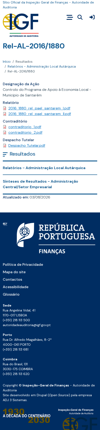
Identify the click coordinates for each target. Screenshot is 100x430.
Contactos (12, 279)
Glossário (11, 294)
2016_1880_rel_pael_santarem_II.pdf (39, 113)
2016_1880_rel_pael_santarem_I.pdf (39, 108)
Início (7, 61)
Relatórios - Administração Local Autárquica (42, 66)
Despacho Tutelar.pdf (26, 145)
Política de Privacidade (23, 264)
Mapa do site (14, 272)
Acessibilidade (15, 286)
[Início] (21, 25)
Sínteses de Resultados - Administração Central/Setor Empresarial (40, 184)
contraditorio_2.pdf (25, 132)
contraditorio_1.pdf (24, 126)
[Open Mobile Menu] (70, 17)
